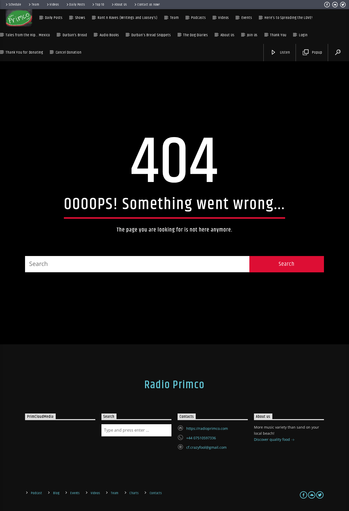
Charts (134, 493)
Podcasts (198, 18)
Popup (316, 52)
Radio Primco (174, 385)
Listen (284, 52)
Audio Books (109, 35)
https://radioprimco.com (207, 428)
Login (303, 35)
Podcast (36, 493)
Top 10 (99, 4)
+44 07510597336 (201, 437)
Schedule (15, 4)
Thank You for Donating (24, 52)
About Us (120, 4)
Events (74, 493)
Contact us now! (148, 4)
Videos (54, 4)
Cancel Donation (69, 52)
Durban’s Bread (75, 35)
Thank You (278, 35)
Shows (80, 18)
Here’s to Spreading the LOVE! (288, 18)
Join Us (252, 35)
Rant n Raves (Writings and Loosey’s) (128, 18)
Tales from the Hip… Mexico (28, 35)
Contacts (156, 493)
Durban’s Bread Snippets (151, 35)
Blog (56, 493)
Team (35, 4)
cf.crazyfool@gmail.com (206, 447)
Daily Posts (77, 4)
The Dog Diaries (195, 35)
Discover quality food (272, 439)
